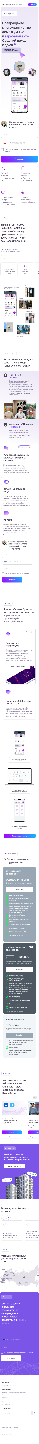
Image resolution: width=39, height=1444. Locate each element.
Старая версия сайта (7, 1434)
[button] (14, 1166)
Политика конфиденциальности (10, 1401)
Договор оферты (6, 1404)
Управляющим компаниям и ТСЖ (10, 1385)
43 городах (12, 1258)
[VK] (6, 1419)
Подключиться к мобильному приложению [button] (12, 1394)
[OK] (9, 1419)
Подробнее (19, 4)
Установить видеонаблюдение (9, 1392)
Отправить (19, 159)
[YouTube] (12, 1419)
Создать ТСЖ (5, 1397)
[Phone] (3, 1419)
